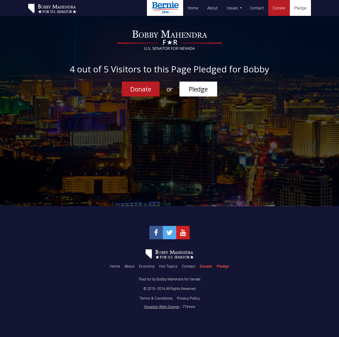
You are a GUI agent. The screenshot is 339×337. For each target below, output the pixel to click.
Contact (257, 8)
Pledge (198, 89)
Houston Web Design (161, 307)
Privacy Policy (188, 298)
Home (193, 8)
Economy (147, 266)
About (212, 8)
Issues (232, 8)
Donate (140, 89)
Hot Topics (168, 266)
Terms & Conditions (155, 298)
